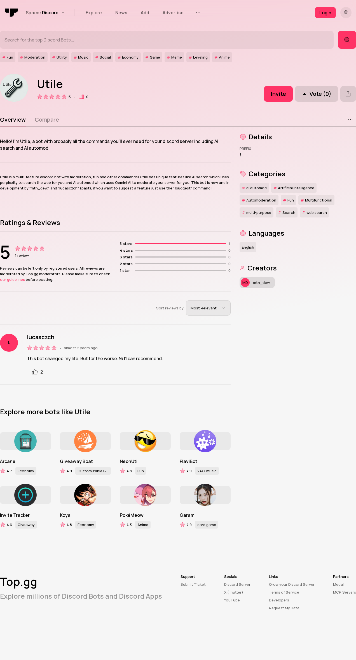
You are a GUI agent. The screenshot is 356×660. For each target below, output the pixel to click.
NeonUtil (129, 461)
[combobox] (208, 308)
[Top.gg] (11, 12)
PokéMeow (132, 515)
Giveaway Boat (76, 461)
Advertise (173, 13)
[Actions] (350, 119)
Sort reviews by (170, 308)
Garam (187, 515)
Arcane (7, 461)
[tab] (13, 119)
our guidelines (12, 279)
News (121, 13)
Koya (65, 515)
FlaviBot (188, 461)
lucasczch (40, 337)
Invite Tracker (15, 515)
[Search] (347, 40)
